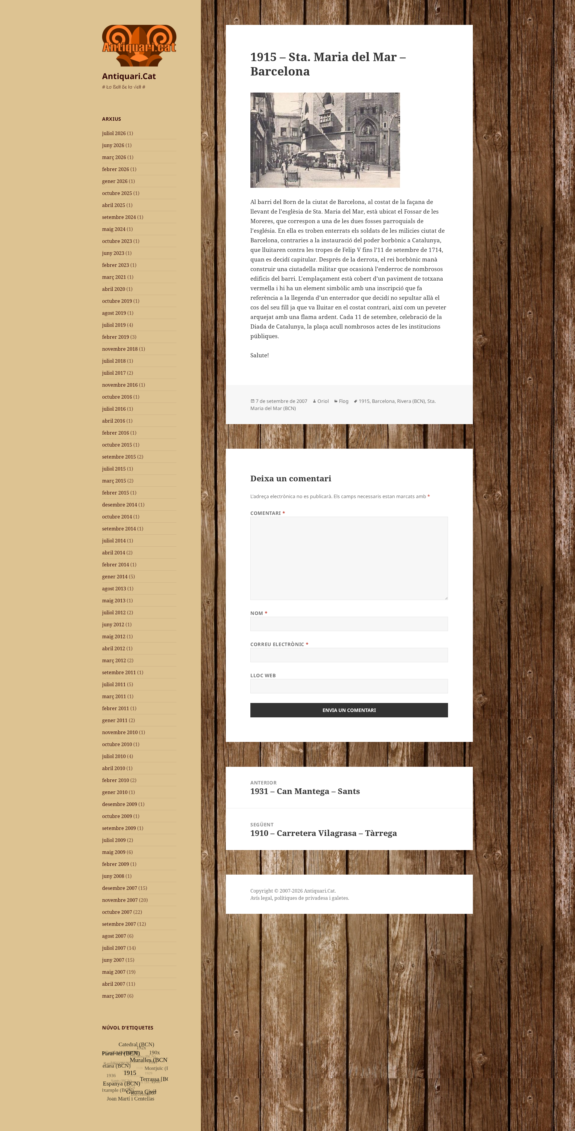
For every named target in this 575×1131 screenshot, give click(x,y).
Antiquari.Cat (129, 75)
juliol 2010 (114, 756)
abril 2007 (113, 984)
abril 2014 (113, 552)
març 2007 (114, 996)
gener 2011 (115, 720)
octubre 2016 (117, 397)
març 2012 (114, 660)
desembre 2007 (119, 888)
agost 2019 (114, 313)
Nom (258, 613)
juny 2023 (113, 253)
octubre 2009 (117, 816)
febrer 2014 (115, 564)
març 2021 (114, 277)
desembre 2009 (119, 804)
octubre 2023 (117, 241)
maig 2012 (113, 636)
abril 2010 (113, 768)
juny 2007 (113, 960)
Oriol (323, 401)
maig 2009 (113, 852)
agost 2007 (114, 936)
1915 (364, 401)
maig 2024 (113, 229)
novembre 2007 (120, 900)
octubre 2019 (117, 301)
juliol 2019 (114, 325)
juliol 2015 (114, 468)
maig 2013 (113, 600)
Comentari (267, 513)
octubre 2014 (117, 516)
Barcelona (383, 401)
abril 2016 (113, 421)
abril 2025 (113, 205)
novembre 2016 (120, 385)
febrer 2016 (115, 433)
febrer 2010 (115, 780)
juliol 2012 (114, 612)
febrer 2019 (115, 337)
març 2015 (114, 480)
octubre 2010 (117, 744)
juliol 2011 (114, 684)
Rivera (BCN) (411, 401)
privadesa (316, 898)
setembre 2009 (119, 828)
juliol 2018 (114, 361)
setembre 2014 (119, 528)
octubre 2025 (117, 193)
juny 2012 (113, 624)
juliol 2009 (114, 840)
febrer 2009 (115, 864)
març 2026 (114, 157)
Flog (344, 401)
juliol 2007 (114, 948)
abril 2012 (113, 648)
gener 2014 (115, 576)
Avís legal (261, 898)
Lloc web (263, 675)
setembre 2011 (119, 672)
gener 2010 (115, 792)
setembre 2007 (119, 924)
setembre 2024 (119, 217)
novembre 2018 (120, 349)
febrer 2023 (115, 265)
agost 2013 (114, 588)
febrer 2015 (115, 492)
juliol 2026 (114, 133)
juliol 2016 (114, 409)
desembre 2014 (119, 504)
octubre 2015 (117, 444)
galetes (340, 898)
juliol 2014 (114, 540)
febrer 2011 (115, 708)
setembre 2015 (119, 456)
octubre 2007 (117, 912)
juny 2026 (113, 145)
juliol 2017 (114, 373)
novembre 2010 (120, 732)
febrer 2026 (115, 169)
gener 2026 (115, 181)
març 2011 (114, 696)
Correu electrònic (279, 644)
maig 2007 (113, 972)
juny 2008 (113, 876)
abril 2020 (113, 289)
